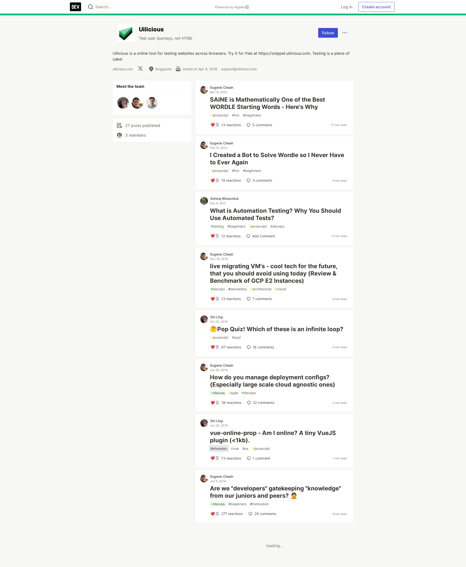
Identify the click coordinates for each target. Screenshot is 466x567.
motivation (259, 504)
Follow (328, 32)
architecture (261, 289)
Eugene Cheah (221, 87)
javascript (219, 115)
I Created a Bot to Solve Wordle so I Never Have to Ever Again (277, 158)
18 (263, 347)
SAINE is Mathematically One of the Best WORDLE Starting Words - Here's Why (267, 103)
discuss (218, 393)
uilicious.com (123, 69)
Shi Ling (216, 317)
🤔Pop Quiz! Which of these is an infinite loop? (276, 329)
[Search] (90, 6)
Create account (376, 6)
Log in (346, 6)
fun (235, 115)
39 (265, 514)
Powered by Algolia (230, 7)
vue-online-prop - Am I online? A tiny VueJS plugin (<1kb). (273, 436)
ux (245, 448)
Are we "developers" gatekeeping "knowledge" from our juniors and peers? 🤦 (275, 492)
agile (233, 393)
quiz (236, 337)
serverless (237, 289)
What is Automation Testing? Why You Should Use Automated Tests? (275, 214)
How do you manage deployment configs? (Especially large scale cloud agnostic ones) (272, 381)
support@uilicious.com (239, 69)
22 (263, 402)
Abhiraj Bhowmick (224, 198)
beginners (252, 115)
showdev (219, 448)
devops (277, 226)
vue (235, 448)
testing (217, 226)
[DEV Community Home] (75, 7)
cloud (280, 289)
